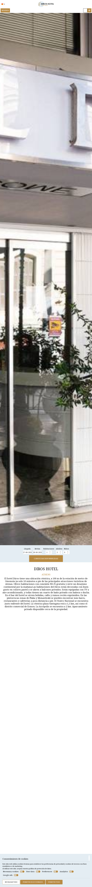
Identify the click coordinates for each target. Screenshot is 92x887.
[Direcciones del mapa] (85, 10)
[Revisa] (37, 552)
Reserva (5, 10)
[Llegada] (27, 552)
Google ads (7, 875)
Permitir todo (54, 882)
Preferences (47, 871)
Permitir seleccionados (33, 882)
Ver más (7, 771)
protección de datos (44, 868)
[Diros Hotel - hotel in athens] (46, 4)
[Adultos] (59, 552)
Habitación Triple (13, 840)
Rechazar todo (11, 882)
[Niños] (66, 552)
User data (30, 871)
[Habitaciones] (49, 552)
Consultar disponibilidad (46, 558)
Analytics (64, 871)
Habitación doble (12, 758)
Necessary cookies (11, 871)
